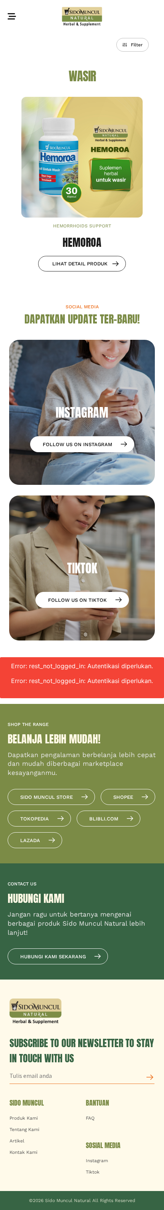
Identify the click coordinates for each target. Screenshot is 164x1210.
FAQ (90, 1118)
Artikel (17, 1141)
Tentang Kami (24, 1129)
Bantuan (97, 1103)
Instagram (97, 1160)
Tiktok (93, 1172)
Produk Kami (24, 1118)
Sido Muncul (27, 1103)
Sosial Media (103, 1145)
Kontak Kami (23, 1152)
